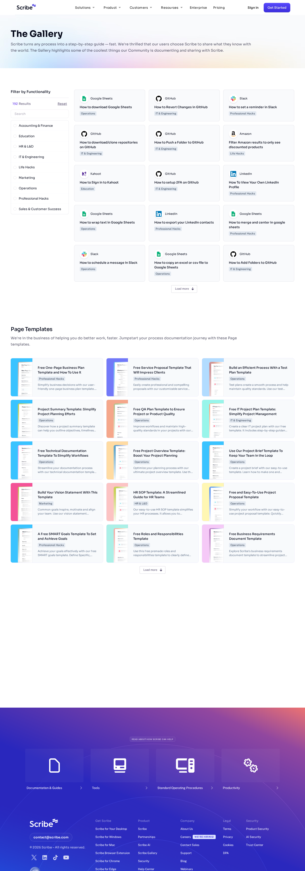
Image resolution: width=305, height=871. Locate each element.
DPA (226, 853)
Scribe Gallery (147, 853)
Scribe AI (144, 845)
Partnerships (146, 837)
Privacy (228, 837)
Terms (227, 829)
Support (186, 853)
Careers (197, 837)
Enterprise (198, 8)
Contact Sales (189, 845)
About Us (186, 829)
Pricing (219, 8)
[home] (25, 8)
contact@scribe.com (51, 837)
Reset (62, 104)
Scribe (142, 829)
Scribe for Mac (105, 845)
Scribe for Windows (108, 837)
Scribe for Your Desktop (111, 829)
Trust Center (254, 845)
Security (143, 861)
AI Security (253, 837)
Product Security (257, 829)
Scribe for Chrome (107, 861)
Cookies (228, 845)
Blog (183, 861)
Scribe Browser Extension (112, 853)
